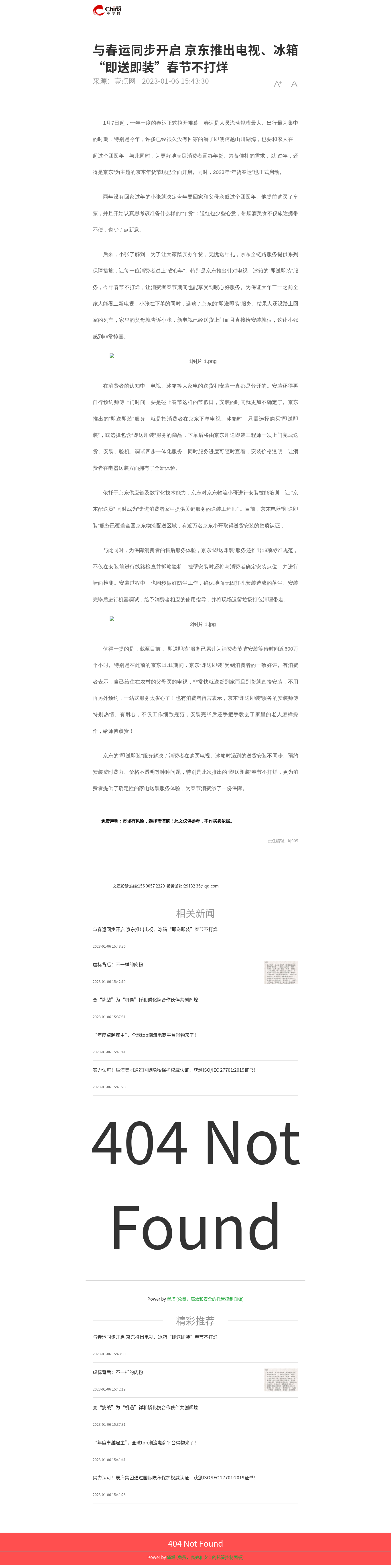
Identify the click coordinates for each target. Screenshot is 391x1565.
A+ (277, 84)
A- (295, 84)
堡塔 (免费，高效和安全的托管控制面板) (205, 1299)
